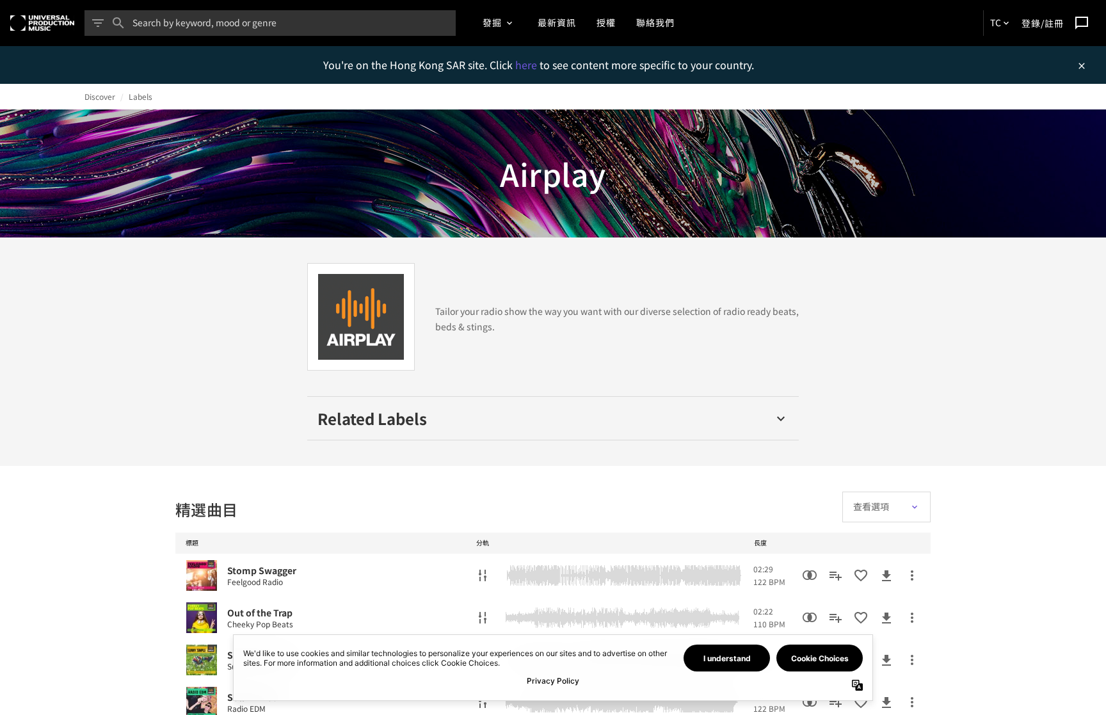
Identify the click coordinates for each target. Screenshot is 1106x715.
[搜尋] (118, 23)
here (527, 64)
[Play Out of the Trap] (201, 617)
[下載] (886, 575)
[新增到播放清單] (835, 575)
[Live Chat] (1081, 23)
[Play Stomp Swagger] (201, 575)
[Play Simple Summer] (201, 660)
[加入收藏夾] (861, 575)
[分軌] (482, 575)
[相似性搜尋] (809, 575)
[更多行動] (912, 575)
